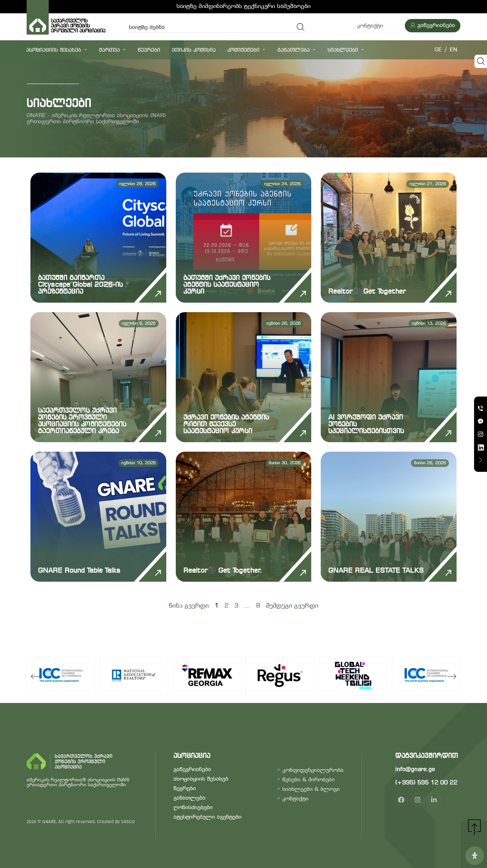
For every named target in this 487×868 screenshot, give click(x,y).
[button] (35, 676)
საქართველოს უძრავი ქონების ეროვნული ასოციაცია (80, 26)
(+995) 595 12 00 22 (426, 783)
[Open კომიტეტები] (264, 50)
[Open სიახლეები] (362, 50)
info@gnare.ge (415, 769)
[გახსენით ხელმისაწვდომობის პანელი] (474, 855)
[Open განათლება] (314, 50)
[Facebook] (401, 799)
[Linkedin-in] (434, 799)
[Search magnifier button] (300, 27)
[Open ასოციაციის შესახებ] (85, 50)
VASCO (128, 821)
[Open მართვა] (124, 50)
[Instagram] (417, 799)
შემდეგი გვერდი (292, 606)
